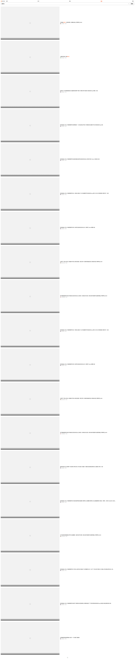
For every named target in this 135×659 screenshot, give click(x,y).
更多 (133, 1)
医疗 (38, 1)
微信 (70, 1)
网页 (7, 1)
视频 (101, 1)
